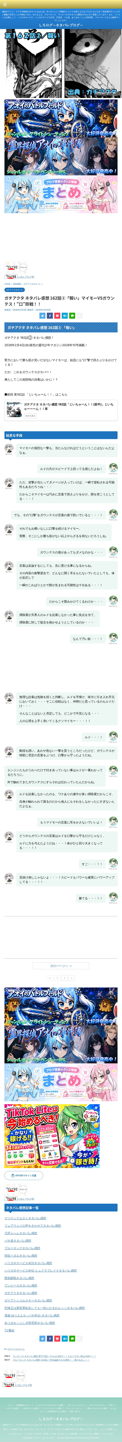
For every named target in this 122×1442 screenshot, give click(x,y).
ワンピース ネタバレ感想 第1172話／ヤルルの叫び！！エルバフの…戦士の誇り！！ (54, 1356)
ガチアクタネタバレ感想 (20, 1293)
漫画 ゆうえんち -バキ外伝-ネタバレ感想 (32, 1315)
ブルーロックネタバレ (76, 1405)
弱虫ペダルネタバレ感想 (20, 1255)
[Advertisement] (61, 237)
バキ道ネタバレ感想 (17, 1240)
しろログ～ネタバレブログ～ (61, 25)
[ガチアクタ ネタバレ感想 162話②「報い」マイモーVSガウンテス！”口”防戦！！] (65, 316)
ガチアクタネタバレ (16, 1349)
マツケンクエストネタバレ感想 (25, 1218)
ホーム (10, 1405)
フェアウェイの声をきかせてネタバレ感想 (32, 1225)
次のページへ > (61, 966)
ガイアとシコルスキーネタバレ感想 (28, 1300)
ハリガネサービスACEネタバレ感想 (28, 1263)
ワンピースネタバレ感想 (20, 1285)
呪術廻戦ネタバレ (24, 1405)
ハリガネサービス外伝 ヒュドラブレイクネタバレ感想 (40, 1270)
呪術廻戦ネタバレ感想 (19, 1278)
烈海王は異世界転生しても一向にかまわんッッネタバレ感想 (44, 1308)
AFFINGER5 (94, 1438)
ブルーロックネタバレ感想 (22, 1248)
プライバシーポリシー (74, 1408)
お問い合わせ (74, 1411)
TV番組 (9, 1330)
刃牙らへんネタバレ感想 (20, 1233)
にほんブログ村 (26, 276)
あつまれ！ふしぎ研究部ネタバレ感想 (29, 1323)
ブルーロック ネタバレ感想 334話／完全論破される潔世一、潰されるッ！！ (51, 1360)
